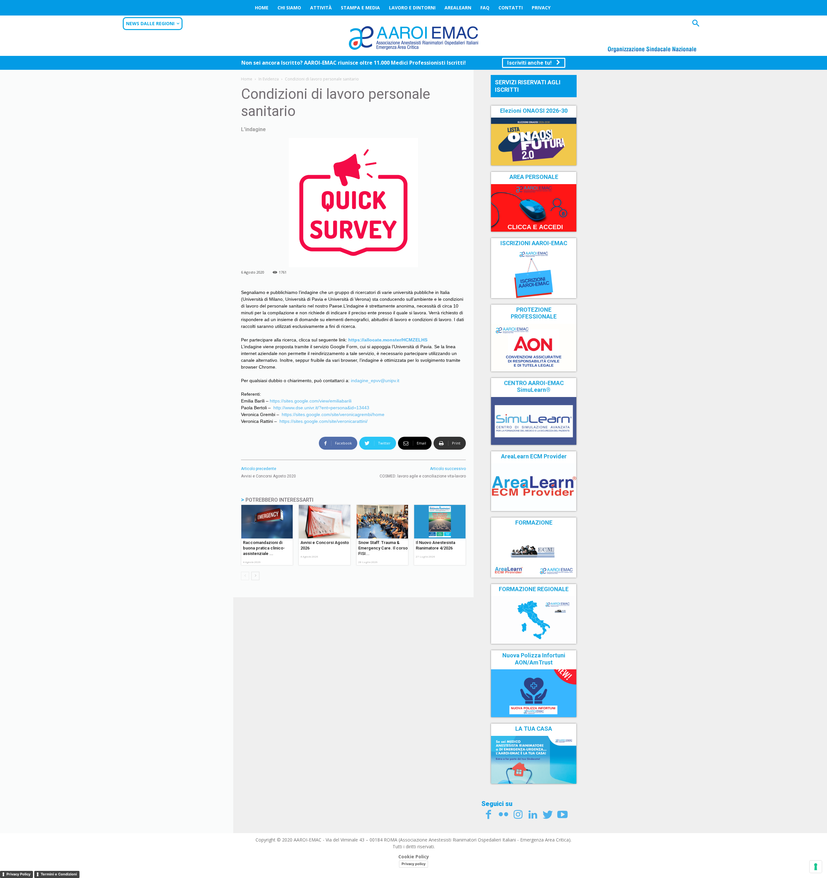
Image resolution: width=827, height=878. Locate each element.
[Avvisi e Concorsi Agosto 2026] (324, 521)
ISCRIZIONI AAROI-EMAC (533, 243)
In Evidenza (268, 79)
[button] (695, 24)
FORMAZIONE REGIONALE (534, 589)
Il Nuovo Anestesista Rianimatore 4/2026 (435, 545)
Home (261, 8)
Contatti (510, 8)
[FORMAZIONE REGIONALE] (533, 620)
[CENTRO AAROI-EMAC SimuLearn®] (533, 421)
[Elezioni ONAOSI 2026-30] (533, 141)
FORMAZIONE (533, 522)
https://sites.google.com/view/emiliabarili (310, 400)
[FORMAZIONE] (533, 554)
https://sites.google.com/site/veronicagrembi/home (333, 414)
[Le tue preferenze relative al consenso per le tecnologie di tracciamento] (816, 867)
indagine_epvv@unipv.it (375, 380)
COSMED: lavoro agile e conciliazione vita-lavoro (423, 476)
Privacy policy (413, 864)
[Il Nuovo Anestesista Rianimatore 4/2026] (440, 521)
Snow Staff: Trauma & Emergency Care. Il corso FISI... (383, 548)
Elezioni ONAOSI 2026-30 (534, 110)
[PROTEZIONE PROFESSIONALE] (533, 347)
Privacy (541, 8)
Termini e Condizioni (59, 874)
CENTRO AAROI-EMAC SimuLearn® (534, 386)
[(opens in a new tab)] (533, 208)
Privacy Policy (18, 874)
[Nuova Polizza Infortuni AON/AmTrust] (533, 693)
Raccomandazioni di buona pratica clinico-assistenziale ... (264, 548)
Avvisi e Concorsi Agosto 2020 (268, 476)
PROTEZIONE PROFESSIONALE (534, 313)
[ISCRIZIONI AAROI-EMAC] (533, 274)
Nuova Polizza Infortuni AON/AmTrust (533, 659)
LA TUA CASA (533, 728)
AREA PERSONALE (533, 176)
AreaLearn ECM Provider (534, 456)
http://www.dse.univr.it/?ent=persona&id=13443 (321, 407)
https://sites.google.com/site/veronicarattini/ (323, 421)
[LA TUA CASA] (533, 760)
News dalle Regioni (150, 23)
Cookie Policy (413, 856)
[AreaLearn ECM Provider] (533, 487)
